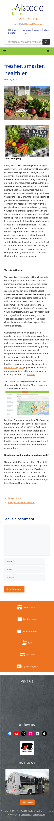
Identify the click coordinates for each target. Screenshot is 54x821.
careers (37, 29)
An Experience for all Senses (21, 502)
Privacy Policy (39, 814)
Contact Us (26, 814)
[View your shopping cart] (48, 51)
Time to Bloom (15, 498)
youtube (31, 374)
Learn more (27, 802)
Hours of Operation (33, 24)
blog (46, 29)
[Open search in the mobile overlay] (27, 42)
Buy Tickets (12, 31)
